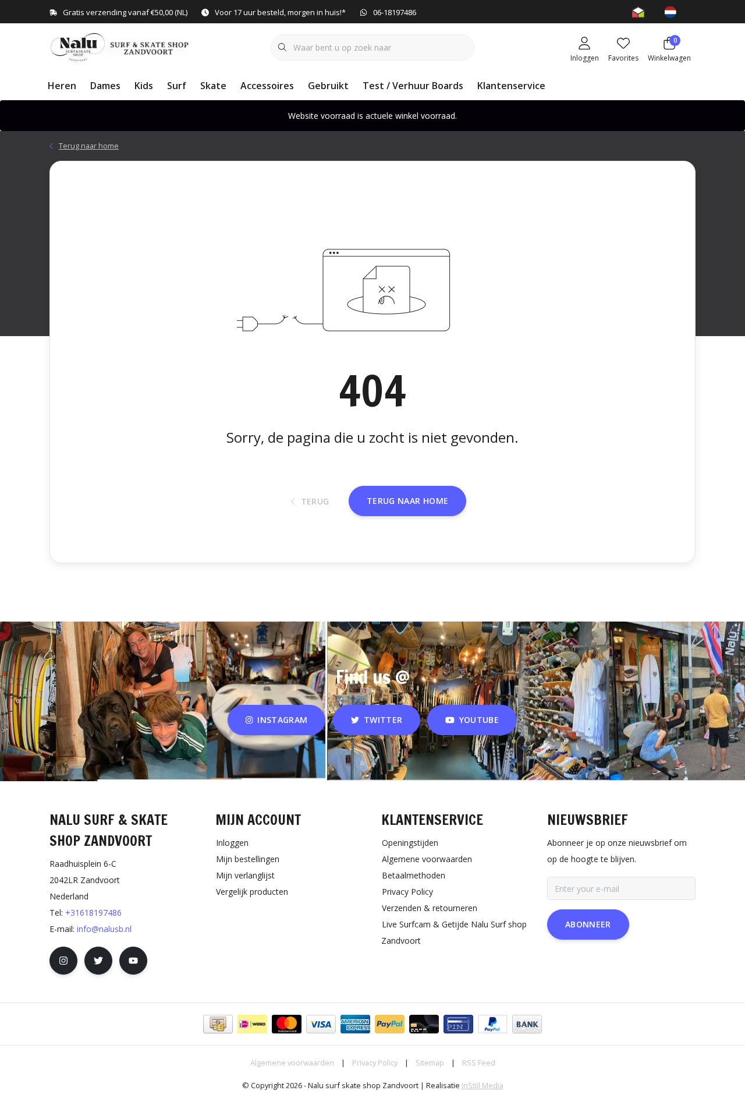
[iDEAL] (252, 1024)
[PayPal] (390, 1024)
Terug (315, 501)
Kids (143, 85)
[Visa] (321, 1024)
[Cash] (218, 1024)
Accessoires (267, 85)
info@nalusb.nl (104, 928)
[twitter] (98, 961)
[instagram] (63, 961)
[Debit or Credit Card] (424, 1024)
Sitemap (430, 1062)
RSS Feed (478, 1062)
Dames (105, 85)
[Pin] (458, 1024)
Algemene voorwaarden (292, 1062)
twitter (383, 719)
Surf (176, 85)
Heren (62, 85)
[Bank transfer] (527, 1024)
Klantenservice (511, 85)
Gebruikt (328, 85)
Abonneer (588, 924)
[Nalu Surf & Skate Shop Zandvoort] (120, 46)
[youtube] (133, 961)
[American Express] (355, 1024)
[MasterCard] (286, 1024)
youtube (479, 719)
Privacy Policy (375, 1062)
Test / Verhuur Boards (413, 85)
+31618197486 (93, 912)
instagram (283, 719)
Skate (213, 85)
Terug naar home (407, 500)
